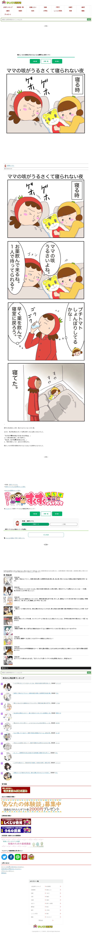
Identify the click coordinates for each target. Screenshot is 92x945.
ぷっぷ (57, 743)
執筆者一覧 (20, 7)
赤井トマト (10, 165)
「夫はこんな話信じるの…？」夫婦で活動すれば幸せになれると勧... (32, 743)
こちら (32, 571)
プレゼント (7, 14)
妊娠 (45, 7)
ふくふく (58, 683)
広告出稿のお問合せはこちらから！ (11, 869)
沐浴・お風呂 (49, 903)
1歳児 (83, 7)
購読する (5, 668)
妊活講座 (48, 886)
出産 (32, 896)
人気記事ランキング (36, 886)
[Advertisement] (46, 38)
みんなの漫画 (10, 538)
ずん (56, 772)
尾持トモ (58, 713)
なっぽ (57, 733)
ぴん (57, 693)
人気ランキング (7, 7)
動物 (83, 11)
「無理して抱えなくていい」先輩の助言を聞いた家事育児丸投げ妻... (32, 693)
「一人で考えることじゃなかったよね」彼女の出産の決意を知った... (32, 683)
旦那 (70, 11)
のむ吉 (57, 723)
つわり (48, 893)
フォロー (7, 508)
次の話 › (57, 61)
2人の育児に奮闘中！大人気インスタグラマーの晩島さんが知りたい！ (34, 638)
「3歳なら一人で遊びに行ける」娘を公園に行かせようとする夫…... (31, 772)
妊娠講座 (33, 889)
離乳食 (32, 906)
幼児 (32, 11)
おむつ (32, 903)
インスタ (46, 535)
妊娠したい (32, 7)
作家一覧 (46, 61)
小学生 (45, 11)
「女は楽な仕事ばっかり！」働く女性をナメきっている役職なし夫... (32, 713)
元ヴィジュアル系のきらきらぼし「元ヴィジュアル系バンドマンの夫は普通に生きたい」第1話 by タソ (43, 658)
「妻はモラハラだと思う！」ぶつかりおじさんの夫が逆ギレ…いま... (32, 723)
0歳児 (70, 7)
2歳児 (8, 11)
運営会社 (3, 873)
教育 (32, 910)
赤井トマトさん (13, 484)
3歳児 (20, 11)
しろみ (58, 703)
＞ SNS (64, 524)
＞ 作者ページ (35, 524)
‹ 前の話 (35, 61)
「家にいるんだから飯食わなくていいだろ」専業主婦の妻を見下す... (32, 703)
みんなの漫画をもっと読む (12, 490)
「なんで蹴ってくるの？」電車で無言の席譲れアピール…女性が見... (32, 733)
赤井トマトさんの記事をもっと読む (15, 486)
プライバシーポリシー (7, 871)
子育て (58, 7)
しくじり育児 (58, 11)
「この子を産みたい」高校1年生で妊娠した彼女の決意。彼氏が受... (32, 763)
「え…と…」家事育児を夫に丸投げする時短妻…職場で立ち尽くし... (31, 753)
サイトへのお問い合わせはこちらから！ (12, 867)
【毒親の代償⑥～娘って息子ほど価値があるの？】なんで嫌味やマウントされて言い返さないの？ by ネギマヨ (45, 628)
